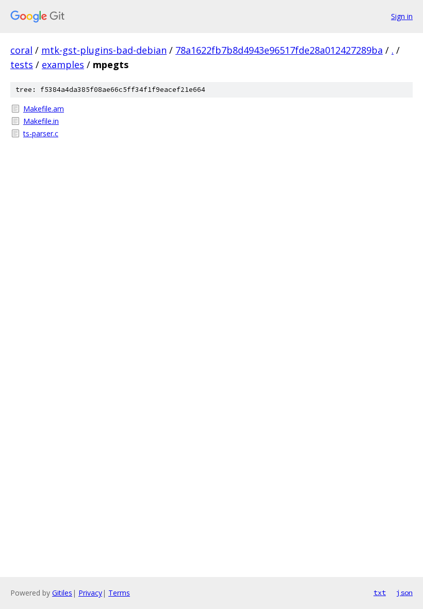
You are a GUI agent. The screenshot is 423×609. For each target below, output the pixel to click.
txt (379, 592)
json (404, 592)
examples (63, 64)
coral (21, 50)
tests (21, 64)
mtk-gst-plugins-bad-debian (104, 50)
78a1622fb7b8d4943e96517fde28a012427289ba (279, 50)
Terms (119, 593)
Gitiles (62, 593)
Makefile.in (41, 121)
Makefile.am (43, 109)
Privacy (90, 593)
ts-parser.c (40, 133)
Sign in (402, 16)
